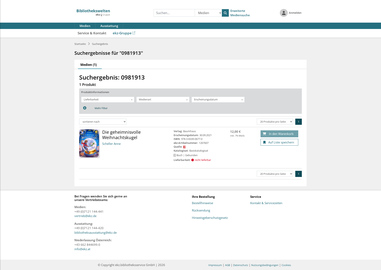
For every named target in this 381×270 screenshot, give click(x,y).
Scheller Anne (111, 144)
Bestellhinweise (202, 203)
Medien (85, 26)
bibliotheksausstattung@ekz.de (95, 232)
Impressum (215, 265)
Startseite (80, 44)
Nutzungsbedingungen (264, 265)
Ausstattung (109, 26)
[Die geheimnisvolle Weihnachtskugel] (89, 143)
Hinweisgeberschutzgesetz (210, 217)
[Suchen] (225, 13)
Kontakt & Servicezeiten (266, 203)
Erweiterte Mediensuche (240, 13)
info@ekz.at (82, 249)
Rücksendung (201, 210)
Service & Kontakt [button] (92, 33)
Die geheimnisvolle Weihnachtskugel (121, 134)
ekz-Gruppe (122, 33)
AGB (227, 265)
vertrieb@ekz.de (85, 216)
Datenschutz (240, 265)
